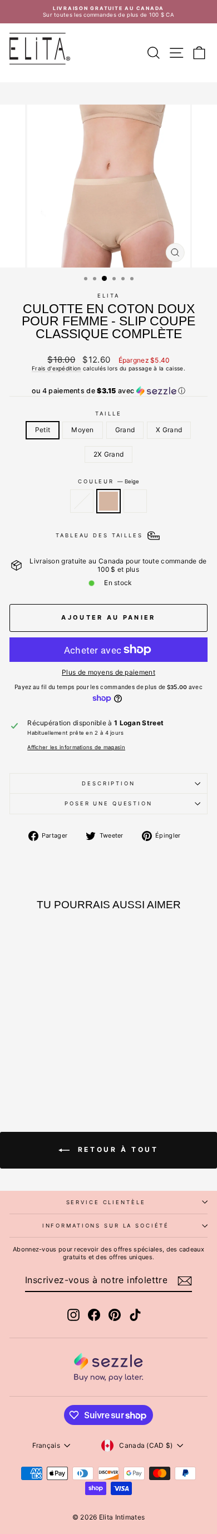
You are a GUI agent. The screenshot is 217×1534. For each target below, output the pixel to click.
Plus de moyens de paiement (108, 672)
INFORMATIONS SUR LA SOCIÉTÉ (106, 1226)
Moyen (82, 429)
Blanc (135, 501)
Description (108, 783)
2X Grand (108, 454)
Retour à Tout (116, 1149)
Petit (43, 429)
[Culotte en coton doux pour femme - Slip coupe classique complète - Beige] (47, 1067)
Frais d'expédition (56, 368)
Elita (108, 296)
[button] (108, 391)
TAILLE (108, 413)
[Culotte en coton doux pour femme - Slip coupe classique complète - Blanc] (60, 1067)
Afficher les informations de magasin (76, 747)
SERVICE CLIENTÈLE (106, 1202)
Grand (125, 429)
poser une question (108, 803)
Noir (82, 501)
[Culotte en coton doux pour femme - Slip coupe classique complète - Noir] (34, 1067)
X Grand (169, 429)
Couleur (108, 481)
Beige (108, 501)
